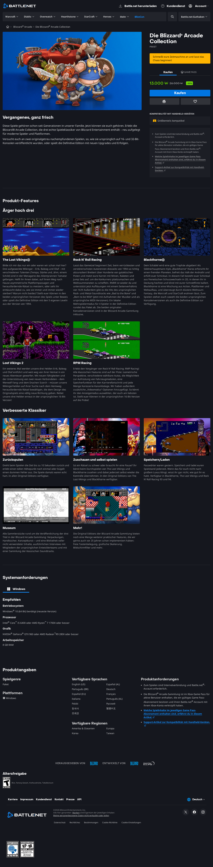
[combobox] (169, 16)
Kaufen (168, 72)
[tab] (16, 589)
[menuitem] (12, 16)
